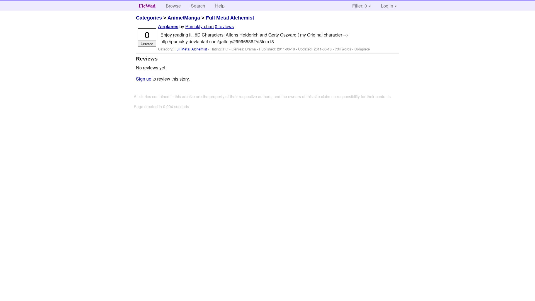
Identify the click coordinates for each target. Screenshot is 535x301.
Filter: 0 (359, 6)
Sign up (143, 79)
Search (198, 6)
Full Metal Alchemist (230, 18)
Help (220, 6)
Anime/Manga (183, 18)
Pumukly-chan (199, 26)
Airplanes (168, 26)
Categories (149, 18)
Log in (387, 6)
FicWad (147, 6)
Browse (173, 6)
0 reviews (224, 26)
